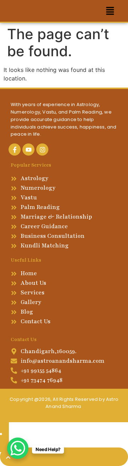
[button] (110, 11)
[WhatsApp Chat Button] (17, 448)
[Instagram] (42, 149)
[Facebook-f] (15, 149)
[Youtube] (28, 149)
